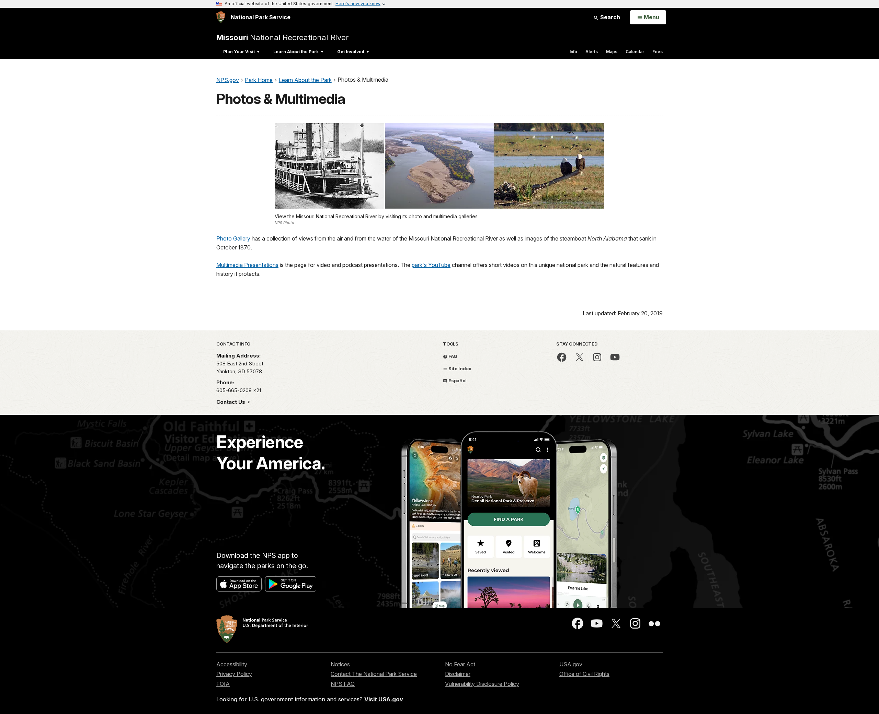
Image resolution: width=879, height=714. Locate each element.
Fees (657, 51)
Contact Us (231, 402)
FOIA (223, 683)
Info (573, 51)
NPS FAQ (343, 683)
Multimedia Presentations (247, 264)
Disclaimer (457, 673)
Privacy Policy (234, 673)
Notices (340, 664)
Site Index (459, 368)
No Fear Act (460, 664)
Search (609, 17)
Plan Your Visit (239, 51)
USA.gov (570, 664)
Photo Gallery (233, 238)
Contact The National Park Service (374, 673)
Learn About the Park (296, 51)
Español (457, 380)
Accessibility (231, 664)
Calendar (635, 51)
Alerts (591, 51)
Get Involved (350, 51)
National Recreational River (282, 37)
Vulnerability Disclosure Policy (482, 683)
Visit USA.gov (383, 699)
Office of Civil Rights (584, 673)
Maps (611, 51)
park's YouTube (431, 264)
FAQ (452, 356)
